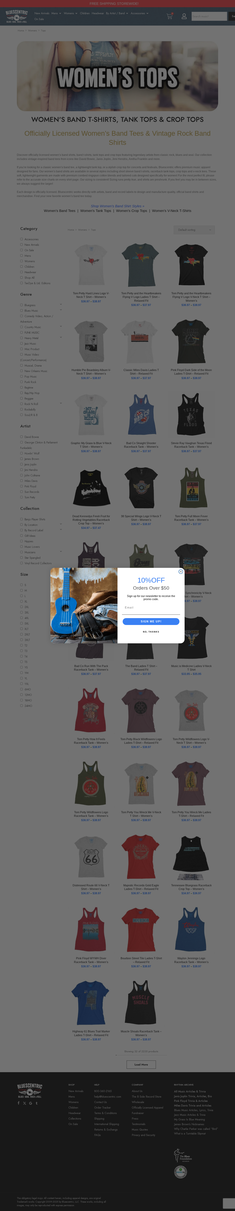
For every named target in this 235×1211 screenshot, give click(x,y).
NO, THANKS (151, 632)
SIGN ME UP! (151, 621)
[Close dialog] (181, 572)
